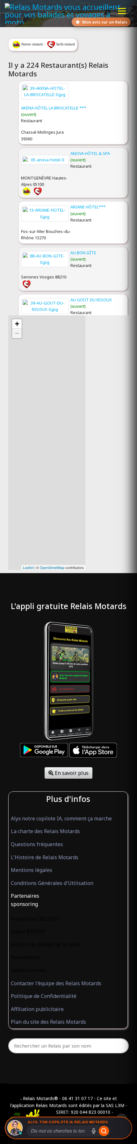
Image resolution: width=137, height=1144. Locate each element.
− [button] (17, 333)
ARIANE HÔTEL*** (87, 207)
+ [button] (17, 324)
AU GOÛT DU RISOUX (91, 300)
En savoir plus (71, 772)
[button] (68, 896)
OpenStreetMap (52, 567)
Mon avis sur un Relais (104, 22)
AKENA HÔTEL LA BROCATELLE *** (53, 108)
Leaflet (28, 567)
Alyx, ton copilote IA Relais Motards (68, 1121)
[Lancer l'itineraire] (104, 1131)
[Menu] (122, 11)
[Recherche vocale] (94, 1131)
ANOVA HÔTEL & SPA (90, 153)
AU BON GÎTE (83, 253)
